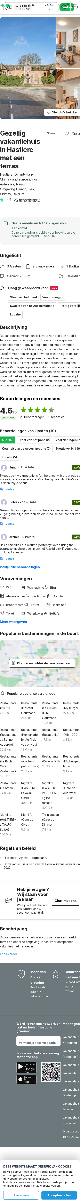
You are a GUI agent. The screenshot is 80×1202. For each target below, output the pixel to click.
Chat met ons (66, 901)
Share (51, 133)
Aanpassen (21, 1195)
